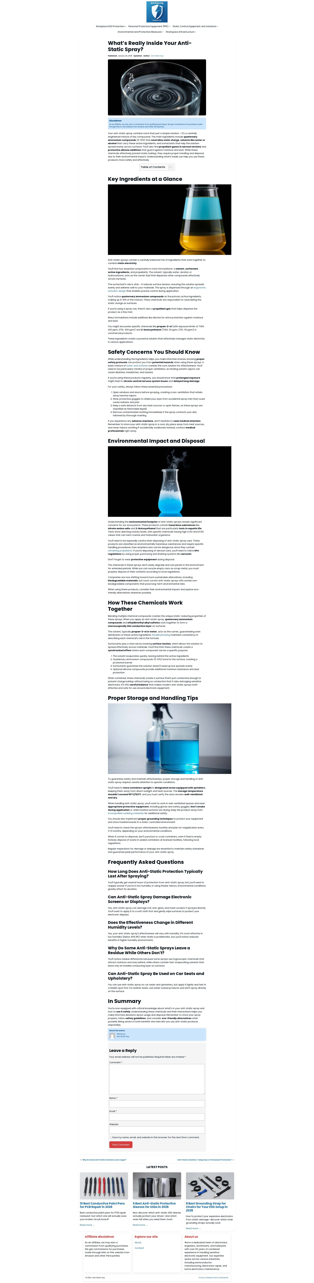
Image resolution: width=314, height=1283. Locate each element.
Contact (139, 1248)
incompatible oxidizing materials (126, 813)
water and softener (137, 365)
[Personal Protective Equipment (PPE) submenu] (169, 26)
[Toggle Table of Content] (169, 167)
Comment (115, 1062)
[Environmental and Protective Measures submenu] (163, 32)
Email (113, 1111)
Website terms (212, 1277)
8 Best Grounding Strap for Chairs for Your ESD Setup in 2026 (207, 1207)
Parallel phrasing (161, 634)
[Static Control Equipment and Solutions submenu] (217, 26)
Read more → (87, 1224)
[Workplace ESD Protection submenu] (125, 26)
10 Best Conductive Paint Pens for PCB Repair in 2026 (102, 1205)
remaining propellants (120, 550)
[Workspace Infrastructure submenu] (195, 32)
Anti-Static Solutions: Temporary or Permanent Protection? (204, 1160)
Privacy (202, 1277)
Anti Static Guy (157, 56)
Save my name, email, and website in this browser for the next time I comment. (155, 1137)
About (138, 1242)
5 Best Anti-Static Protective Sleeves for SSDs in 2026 (154, 1205)
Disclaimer (224, 1277)
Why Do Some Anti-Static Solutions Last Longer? (104, 1160)
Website (113, 1124)
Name (113, 1098)
